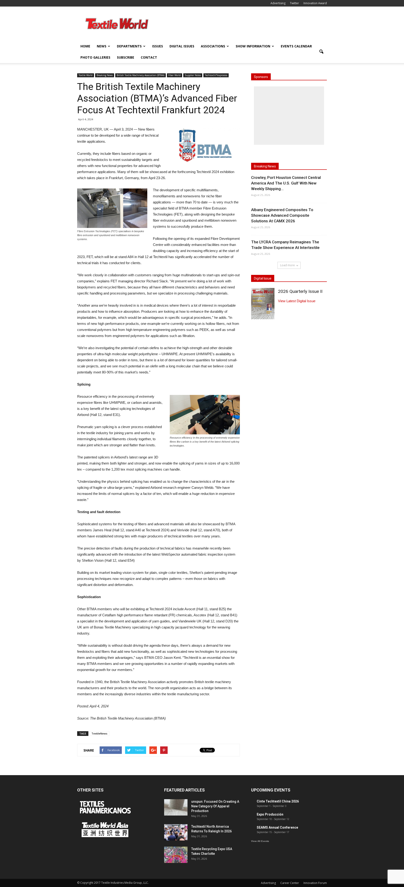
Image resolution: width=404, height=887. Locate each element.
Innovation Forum (315, 883)
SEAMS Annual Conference (277, 827)
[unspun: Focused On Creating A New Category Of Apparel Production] (176, 807)
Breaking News (105, 75)
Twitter (294, 3)
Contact (149, 57)
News (101, 46)
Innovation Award (315, 3)
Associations (213, 46)
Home (85, 46)
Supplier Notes (193, 75)
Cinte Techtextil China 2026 (278, 801)
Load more (287, 265)
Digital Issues (182, 46)
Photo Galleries (95, 57)
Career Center (289, 883)
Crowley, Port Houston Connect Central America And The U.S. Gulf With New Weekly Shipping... (286, 183)
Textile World (86, 75)
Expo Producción (270, 814)
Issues (157, 46)
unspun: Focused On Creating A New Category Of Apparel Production (215, 806)
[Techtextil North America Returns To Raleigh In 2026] (176, 832)
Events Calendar (296, 46)
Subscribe (125, 57)
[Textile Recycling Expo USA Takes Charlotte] (176, 855)
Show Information (253, 46)
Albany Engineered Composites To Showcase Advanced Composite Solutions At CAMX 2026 (282, 215)
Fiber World (174, 75)
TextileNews (99, 733)
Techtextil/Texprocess (216, 75)
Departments (129, 46)
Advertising (278, 3)
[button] (321, 51)
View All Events (260, 841)
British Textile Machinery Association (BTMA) (140, 75)
